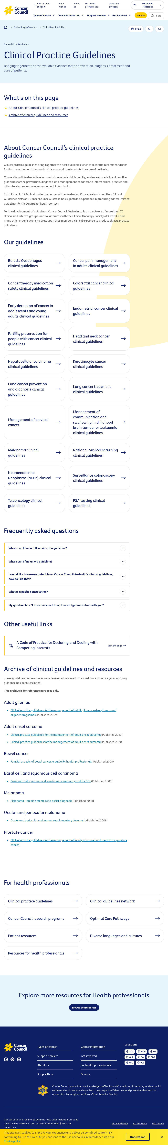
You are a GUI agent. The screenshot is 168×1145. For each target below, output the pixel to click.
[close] (162, 1137)
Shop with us (45, 1074)
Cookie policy (12, 1141)
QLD (131, 1057)
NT (154, 1051)
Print (138, 28)
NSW (143, 1051)
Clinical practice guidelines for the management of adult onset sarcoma (55, 734)
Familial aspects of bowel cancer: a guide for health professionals (51, 761)
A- (149, 28)
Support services (47, 1056)
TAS (153, 1057)
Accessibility (140, 1123)
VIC (131, 1062)
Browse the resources (84, 1007)
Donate (141, 15)
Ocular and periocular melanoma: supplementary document (48, 820)
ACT (131, 1051)
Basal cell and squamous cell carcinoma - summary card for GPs (50, 781)
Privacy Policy (120, 1123)
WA (142, 1062)
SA (142, 1057)
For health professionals (96, 1065)
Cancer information (93, 1047)
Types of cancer (47, 1047)
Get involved (89, 1056)
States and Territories (147, 5)
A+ (159, 28)
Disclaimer (158, 1123)
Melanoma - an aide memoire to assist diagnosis (41, 801)
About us (43, 1065)
